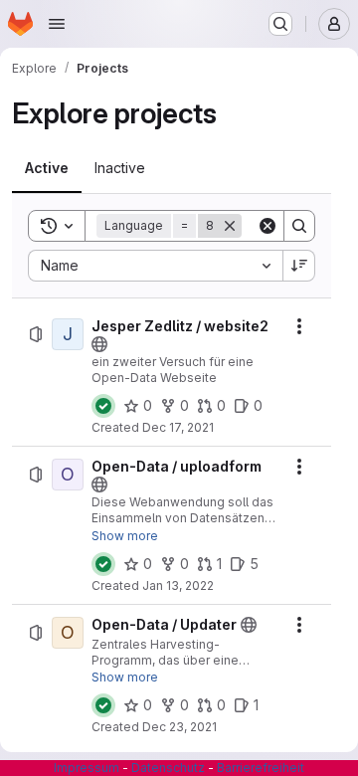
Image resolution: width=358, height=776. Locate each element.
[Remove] (230, 226)
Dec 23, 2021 (179, 726)
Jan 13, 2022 (178, 585)
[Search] (299, 226)
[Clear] (267, 226)
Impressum (86, 767)
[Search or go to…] (280, 24)
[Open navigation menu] (57, 24)
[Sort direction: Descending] (299, 266)
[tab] (47, 168)
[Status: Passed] (103, 406)
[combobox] (155, 266)
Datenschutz (168, 767)
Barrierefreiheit (260, 767)
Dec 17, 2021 (178, 427)
